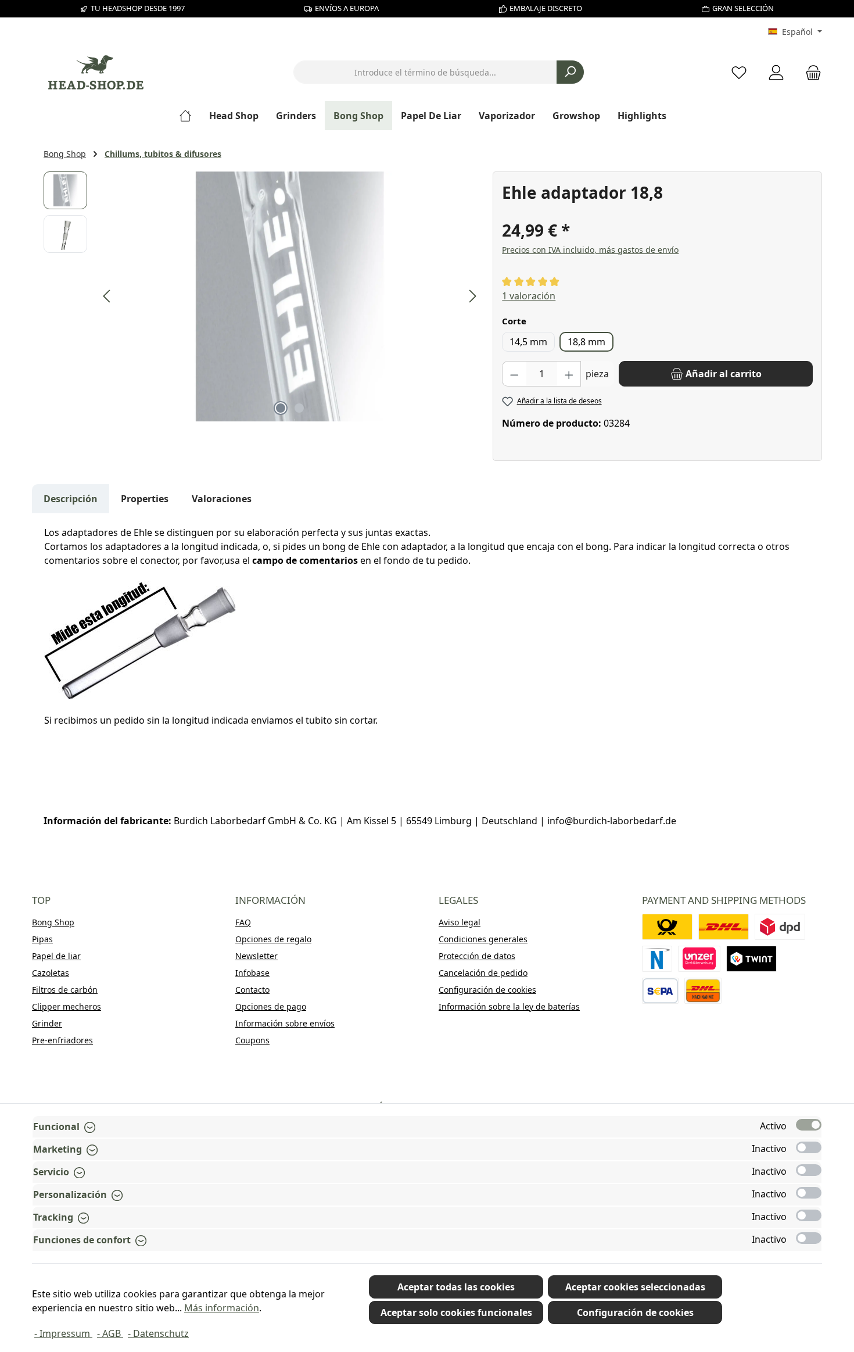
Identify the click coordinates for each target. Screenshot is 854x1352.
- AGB (110, 1333)
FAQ (243, 922)
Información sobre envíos (285, 1023)
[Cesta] (810, 72)
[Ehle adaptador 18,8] (290, 296)
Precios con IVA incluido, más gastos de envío (590, 249)
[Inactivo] (808, 1147)
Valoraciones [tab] (222, 498)
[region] (262, 296)
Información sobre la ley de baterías (509, 1006)
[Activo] (808, 1125)
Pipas (42, 939)
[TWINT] (751, 959)
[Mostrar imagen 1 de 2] (280, 408)
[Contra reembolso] (703, 991)
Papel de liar (56, 955)
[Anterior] (107, 296)
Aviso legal (459, 922)
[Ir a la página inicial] (96, 72)
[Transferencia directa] (699, 959)
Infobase (252, 972)
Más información (221, 1307)
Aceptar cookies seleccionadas (635, 1287)
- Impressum (63, 1333)
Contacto (252, 989)
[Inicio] (189, 115)
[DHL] (723, 927)
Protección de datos (477, 955)
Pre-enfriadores (62, 1040)
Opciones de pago (270, 1006)
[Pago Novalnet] (657, 959)
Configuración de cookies (487, 989)
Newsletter (256, 955)
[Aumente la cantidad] (569, 374)
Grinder (47, 1023)
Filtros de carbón (65, 989)
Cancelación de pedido (483, 972)
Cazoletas (50, 972)
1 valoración (528, 295)
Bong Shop (53, 922)
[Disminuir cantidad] (514, 374)
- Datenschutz (158, 1333)
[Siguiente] (472, 296)
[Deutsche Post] (667, 927)
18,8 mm (586, 341)
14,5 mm (528, 341)
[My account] (776, 72)
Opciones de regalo (273, 939)
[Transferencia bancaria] (660, 991)
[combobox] (425, 72)
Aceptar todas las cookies (456, 1287)
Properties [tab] (144, 498)
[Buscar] (570, 72)
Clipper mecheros (66, 1006)
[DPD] (780, 927)
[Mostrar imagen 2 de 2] (299, 408)
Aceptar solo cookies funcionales (456, 1312)
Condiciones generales (483, 939)
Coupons (252, 1040)
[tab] (70, 498)
